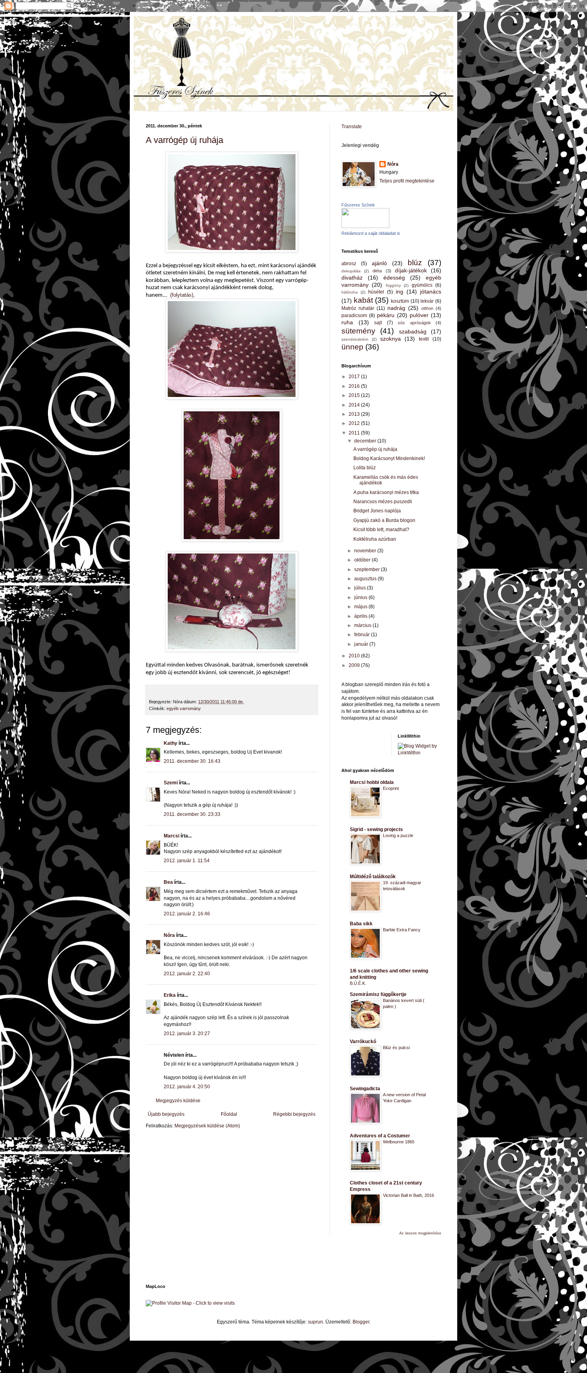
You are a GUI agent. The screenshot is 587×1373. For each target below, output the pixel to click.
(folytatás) (181, 295)
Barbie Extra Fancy (401, 929)
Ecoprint (391, 788)
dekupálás (351, 271)
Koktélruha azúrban (374, 539)
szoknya (390, 338)
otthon (427, 308)
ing (399, 291)
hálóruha (349, 292)
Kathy (170, 743)
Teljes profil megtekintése (406, 181)
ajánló (379, 263)
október (363, 560)
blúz (415, 262)
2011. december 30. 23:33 (192, 814)
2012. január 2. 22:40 (187, 973)
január (361, 644)
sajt (378, 322)
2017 (355, 376)
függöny (393, 285)
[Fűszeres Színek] (365, 226)
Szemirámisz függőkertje (378, 994)
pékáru (386, 315)
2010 (355, 656)
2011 (355, 433)
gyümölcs (422, 285)
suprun (315, 1322)
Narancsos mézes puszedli (382, 501)
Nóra (169, 935)
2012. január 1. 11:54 (187, 860)
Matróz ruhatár (357, 308)
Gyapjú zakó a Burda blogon (384, 520)
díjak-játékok (411, 270)
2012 (355, 423)
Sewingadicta (365, 1088)
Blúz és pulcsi (396, 1047)
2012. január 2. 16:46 (187, 914)
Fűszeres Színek (358, 204)
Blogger (361, 1322)
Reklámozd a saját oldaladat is (370, 233)
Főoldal (229, 1114)
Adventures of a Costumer (380, 1136)
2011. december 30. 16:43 (192, 761)
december (365, 441)
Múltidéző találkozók (373, 876)
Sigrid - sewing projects (376, 829)
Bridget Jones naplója (377, 511)
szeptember (367, 569)
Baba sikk (361, 924)
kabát (363, 300)
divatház (352, 277)
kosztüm (400, 301)
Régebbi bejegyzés (294, 1114)
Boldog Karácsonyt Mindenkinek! (389, 458)
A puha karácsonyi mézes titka (386, 492)
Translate (351, 126)
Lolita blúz (364, 467)
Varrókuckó (363, 1041)
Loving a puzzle (398, 835)
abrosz (348, 263)
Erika (170, 995)
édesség (394, 277)
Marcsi (171, 836)
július (360, 588)
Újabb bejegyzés (166, 1114)
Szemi (171, 783)
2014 (355, 405)
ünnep (352, 347)
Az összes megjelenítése (420, 1233)
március (363, 625)
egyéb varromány (184, 708)
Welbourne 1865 (398, 1141)
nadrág (396, 308)
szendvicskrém (354, 339)
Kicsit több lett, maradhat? (381, 529)
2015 (355, 395)
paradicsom (354, 315)
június (361, 597)
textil (424, 339)
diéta (377, 270)
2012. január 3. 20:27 (187, 1033)
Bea (168, 882)
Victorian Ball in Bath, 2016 (408, 1195)
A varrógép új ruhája (184, 140)
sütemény (358, 331)
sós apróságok (414, 322)
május (361, 606)
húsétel (376, 292)
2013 (355, 414)
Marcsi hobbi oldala (372, 782)
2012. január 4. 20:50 (187, 1086)
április (361, 616)
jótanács (430, 291)
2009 (355, 665)
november (365, 551)
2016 (355, 386)
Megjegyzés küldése (178, 1100)
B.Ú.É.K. (358, 983)
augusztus (366, 578)
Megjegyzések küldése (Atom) (207, 1126)
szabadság (412, 331)
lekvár (427, 301)
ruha (347, 322)
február (362, 634)
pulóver (419, 315)
